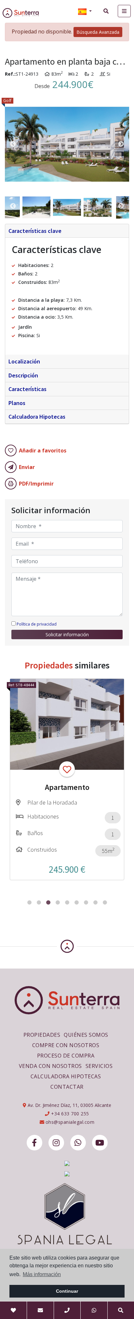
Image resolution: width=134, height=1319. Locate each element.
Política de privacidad (37, 624)
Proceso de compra (66, 1055)
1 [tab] (29, 902)
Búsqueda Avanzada (97, 32)
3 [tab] (48, 902)
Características (27, 389)
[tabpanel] (67, 779)
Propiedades (41, 1034)
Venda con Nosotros (50, 1066)
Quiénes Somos (86, 1034)
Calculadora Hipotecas (36, 416)
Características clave (34, 231)
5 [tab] (67, 902)
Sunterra (25, 13)
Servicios (99, 1066)
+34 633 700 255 (69, 1113)
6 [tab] (76, 902)
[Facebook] (34, 1142)
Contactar (67, 1086)
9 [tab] (105, 902)
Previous (13, 144)
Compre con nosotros (66, 1045)
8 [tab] (95, 902)
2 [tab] (39, 902)
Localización (24, 361)
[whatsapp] (78, 1142)
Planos (16, 403)
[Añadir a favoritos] (67, 769)
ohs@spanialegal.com (70, 1122)
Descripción (23, 375)
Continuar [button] (67, 1291)
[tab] (67, 231)
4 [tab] (58, 902)
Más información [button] (42, 1274)
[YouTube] (100, 1142)
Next (121, 144)
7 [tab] (86, 902)
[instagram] (56, 1142)
